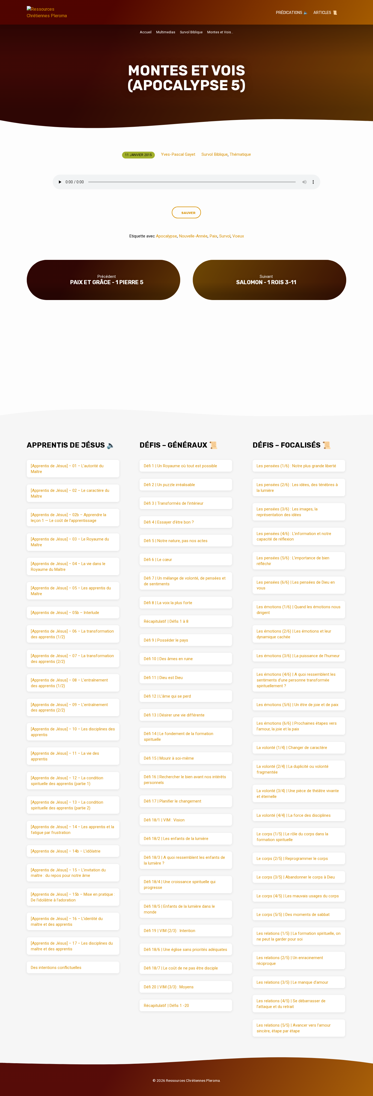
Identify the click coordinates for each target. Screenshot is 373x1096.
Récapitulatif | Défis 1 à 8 (166, 621)
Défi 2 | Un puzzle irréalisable (169, 484)
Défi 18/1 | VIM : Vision (164, 820)
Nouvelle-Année (193, 236)
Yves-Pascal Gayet (178, 154)
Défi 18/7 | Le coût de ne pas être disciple (181, 968)
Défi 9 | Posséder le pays (166, 640)
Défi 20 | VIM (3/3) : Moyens (169, 987)
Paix (213, 236)
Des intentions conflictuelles (56, 967)
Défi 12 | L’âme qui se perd (167, 696)
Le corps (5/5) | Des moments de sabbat (293, 914)
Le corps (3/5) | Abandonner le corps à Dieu (296, 877)
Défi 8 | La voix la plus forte (168, 602)
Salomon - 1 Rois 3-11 (266, 282)
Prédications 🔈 (292, 12)
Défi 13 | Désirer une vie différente (174, 715)
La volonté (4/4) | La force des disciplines (294, 815)
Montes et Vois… (220, 32)
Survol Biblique (191, 32)
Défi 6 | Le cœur (158, 559)
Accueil (146, 32)
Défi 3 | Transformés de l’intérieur (173, 503)
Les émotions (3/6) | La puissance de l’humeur (298, 655)
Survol (224, 236)
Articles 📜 (325, 12)
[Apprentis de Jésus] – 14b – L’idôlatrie (65, 851)
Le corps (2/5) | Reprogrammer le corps (292, 858)
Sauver (188, 213)
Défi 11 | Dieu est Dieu (163, 677)
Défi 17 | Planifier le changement (172, 801)
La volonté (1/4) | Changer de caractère (292, 747)
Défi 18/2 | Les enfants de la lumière (176, 838)
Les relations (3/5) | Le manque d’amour (292, 982)
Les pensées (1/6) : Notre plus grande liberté (296, 465)
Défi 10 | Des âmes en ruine (168, 658)
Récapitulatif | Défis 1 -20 (166, 1005)
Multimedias (165, 32)
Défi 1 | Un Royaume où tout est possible (180, 465)
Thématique (240, 154)
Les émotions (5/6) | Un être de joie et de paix (297, 704)
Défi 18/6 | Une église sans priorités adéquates (185, 949)
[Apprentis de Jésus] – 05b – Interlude (65, 612)
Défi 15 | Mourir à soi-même (169, 758)
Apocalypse (166, 236)
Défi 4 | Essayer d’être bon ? (169, 522)
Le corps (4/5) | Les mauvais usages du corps (298, 896)
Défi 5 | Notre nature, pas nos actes (176, 540)
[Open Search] (344, 12)
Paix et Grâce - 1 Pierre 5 (106, 282)
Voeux (238, 236)
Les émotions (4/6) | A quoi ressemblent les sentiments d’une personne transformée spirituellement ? (296, 680)
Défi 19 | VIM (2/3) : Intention (169, 930)
